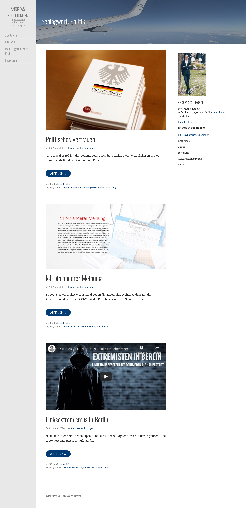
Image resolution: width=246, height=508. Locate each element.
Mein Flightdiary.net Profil (16, 51)
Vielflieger (220, 112)
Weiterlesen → (58, 173)
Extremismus (75, 468)
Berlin (65, 468)
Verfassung (110, 187)
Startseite (11, 35)
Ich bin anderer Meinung (74, 278)
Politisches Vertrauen (70, 139)
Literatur (10, 41)
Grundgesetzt (90, 187)
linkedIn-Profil (186, 122)
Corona (65, 187)
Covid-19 (74, 326)
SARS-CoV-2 (102, 326)
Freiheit (84, 326)
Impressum (11, 60)
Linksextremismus (92, 468)
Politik (66, 184)
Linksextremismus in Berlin (77, 419)
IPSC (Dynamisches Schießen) (194, 135)
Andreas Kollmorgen (17, 12)
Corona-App (76, 187)
